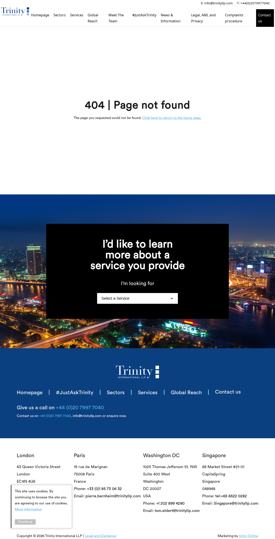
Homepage (40, 15)
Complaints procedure (234, 18)
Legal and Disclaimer (101, 536)
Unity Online (248, 536)
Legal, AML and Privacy (203, 18)
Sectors (59, 15)
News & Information (170, 18)
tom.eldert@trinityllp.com (177, 511)
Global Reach (93, 18)
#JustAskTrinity (144, 15)
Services (76, 15)
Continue (25, 522)
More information (28, 509)
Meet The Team (116, 18)
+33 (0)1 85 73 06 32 (104, 489)
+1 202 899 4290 (170, 503)
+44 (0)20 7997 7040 (80, 407)
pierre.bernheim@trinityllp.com (113, 496)
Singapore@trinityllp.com (236, 503)
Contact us (264, 18)
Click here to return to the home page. (172, 118)
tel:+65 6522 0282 (231, 496)
